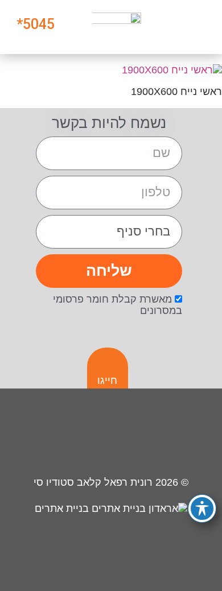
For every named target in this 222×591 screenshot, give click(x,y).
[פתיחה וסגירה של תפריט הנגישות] (202, 508)
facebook (145, 434)
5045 (39, 24)
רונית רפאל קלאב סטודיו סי (93, 482)
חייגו (107, 380)
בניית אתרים (63, 508)
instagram (185, 434)
